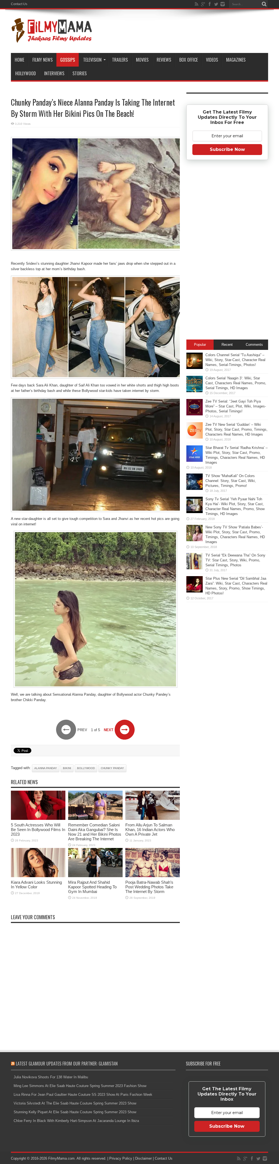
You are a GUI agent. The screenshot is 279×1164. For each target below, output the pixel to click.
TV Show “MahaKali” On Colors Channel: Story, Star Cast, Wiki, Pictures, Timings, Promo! (230, 481)
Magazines (235, 59)
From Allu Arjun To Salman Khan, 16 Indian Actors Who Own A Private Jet (150, 829)
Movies (142, 59)
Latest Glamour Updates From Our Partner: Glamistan (67, 1063)
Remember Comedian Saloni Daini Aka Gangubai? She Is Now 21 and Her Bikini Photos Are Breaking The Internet (94, 832)
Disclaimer (143, 1158)
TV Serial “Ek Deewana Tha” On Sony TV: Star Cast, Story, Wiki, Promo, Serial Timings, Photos (235, 560)
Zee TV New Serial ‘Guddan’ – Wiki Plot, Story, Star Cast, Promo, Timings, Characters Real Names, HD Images (236, 429)
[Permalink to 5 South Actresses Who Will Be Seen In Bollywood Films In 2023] (38, 819)
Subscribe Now (227, 149)
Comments (254, 345)
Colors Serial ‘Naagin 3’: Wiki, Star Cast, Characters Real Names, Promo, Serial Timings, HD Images (235, 383)
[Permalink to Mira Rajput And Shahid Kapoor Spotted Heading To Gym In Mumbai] (95, 876)
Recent (227, 345)
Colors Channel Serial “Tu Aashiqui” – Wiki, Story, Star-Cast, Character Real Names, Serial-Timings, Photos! (235, 360)
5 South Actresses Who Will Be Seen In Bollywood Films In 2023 (38, 829)
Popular (200, 345)
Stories (79, 73)
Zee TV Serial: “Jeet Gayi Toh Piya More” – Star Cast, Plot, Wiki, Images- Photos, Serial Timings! (235, 406)
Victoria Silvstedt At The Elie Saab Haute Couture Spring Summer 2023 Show (75, 1103)
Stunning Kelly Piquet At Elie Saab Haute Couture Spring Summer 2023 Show (75, 1112)
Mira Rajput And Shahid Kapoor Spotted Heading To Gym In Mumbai (92, 887)
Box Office (188, 59)
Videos (212, 59)
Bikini (67, 768)
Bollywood (86, 768)
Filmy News (42, 59)
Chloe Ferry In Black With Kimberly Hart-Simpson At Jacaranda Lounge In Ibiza (76, 1121)
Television (92, 59)
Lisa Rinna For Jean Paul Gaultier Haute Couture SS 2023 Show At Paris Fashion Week (83, 1094)
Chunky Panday (112, 768)
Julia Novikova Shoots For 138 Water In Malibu (51, 1077)
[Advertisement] (227, 251)
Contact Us (19, 4)
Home (19, 59)
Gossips (67, 59)
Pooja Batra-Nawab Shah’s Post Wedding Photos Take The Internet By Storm (149, 887)
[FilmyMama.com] (52, 39)
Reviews (164, 59)
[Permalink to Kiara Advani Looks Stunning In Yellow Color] (38, 876)
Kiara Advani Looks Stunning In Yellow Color (36, 884)
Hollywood (25, 73)
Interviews (54, 73)
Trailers (120, 59)
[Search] (264, 4)
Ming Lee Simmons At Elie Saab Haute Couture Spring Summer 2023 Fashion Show (80, 1086)
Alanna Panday (45, 768)
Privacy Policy (120, 1158)
